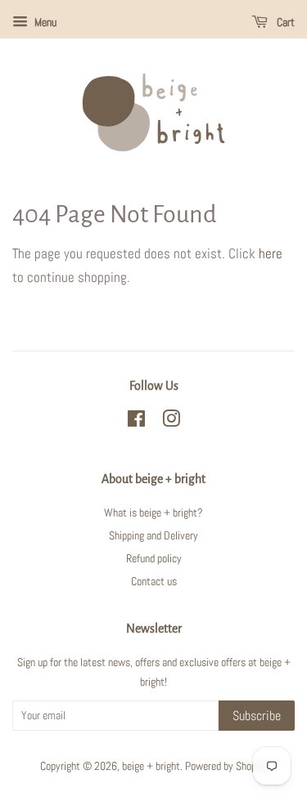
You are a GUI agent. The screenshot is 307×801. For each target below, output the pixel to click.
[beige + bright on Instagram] (171, 421)
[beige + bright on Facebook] (136, 421)
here (270, 253)
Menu (44, 22)
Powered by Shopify (226, 765)
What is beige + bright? (153, 512)
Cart (284, 22)
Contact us (154, 581)
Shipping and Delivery (153, 535)
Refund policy (154, 558)
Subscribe (257, 715)
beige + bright (151, 765)
